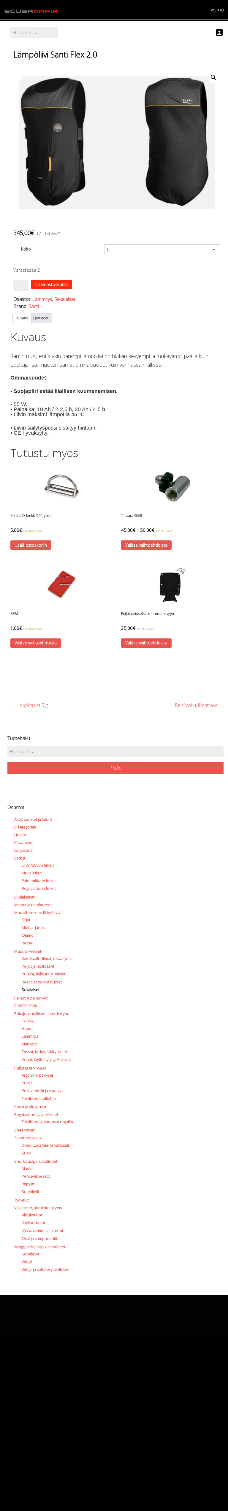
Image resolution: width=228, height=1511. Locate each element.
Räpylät (28, 1184)
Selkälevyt (30, 1254)
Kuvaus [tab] (22, 318)
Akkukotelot (32, 1215)
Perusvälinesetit (36, 1176)
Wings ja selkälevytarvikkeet (45, 1269)
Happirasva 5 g (29, 705)
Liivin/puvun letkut (38, 865)
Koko (26, 249)
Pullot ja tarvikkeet (30, 1068)
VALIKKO (217, 10)
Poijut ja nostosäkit (38, 966)
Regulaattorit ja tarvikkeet (36, 1114)
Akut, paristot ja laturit (33, 819)
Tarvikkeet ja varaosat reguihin (48, 1121)
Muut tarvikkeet (27, 951)
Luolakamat (24, 897)
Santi (33, 306)
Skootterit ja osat (29, 1137)
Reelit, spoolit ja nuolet (42, 982)
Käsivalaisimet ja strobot (42, 1230)
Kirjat (26, 919)
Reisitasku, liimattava (199, 705)
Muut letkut (32, 873)
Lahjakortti (23, 850)
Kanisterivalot (33, 1222)
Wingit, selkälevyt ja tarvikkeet (39, 1246)
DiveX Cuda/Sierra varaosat (45, 1145)
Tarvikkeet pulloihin (39, 1098)
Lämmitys (42, 299)
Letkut (19, 858)
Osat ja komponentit (39, 1238)
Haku (115, 768)
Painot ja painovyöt (31, 998)
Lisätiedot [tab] (40, 318)
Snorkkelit (30, 1191)
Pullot (27, 1083)
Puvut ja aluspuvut (30, 1106)
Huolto (20, 834)
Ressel (27, 943)
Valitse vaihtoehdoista (146, 545)
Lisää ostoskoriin (51, 284)
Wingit (27, 1261)
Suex (26, 1153)
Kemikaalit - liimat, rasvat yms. (47, 958)
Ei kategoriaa (25, 827)
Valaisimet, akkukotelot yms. (38, 1207)
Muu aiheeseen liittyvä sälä (37, 912)
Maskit (27, 1168)
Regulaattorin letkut (39, 888)
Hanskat (29, 1020)
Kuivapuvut (24, 842)
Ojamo (28, 935)
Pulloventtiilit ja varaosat (43, 1090)
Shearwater (24, 1130)
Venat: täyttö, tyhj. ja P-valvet (46, 1059)
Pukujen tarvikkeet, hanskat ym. (41, 1013)
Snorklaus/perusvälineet (35, 1161)
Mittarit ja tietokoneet (33, 904)
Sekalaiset (64, 299)
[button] (213, 77)
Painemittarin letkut (39, 880)
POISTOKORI (25, 1005)
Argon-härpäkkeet (37, 1075)
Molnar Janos (33, 927)
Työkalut (21, 1200)
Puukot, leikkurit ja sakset (43, 974)
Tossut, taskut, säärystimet (44, 1051)
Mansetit (29, 1044)
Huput (27, 1028)
